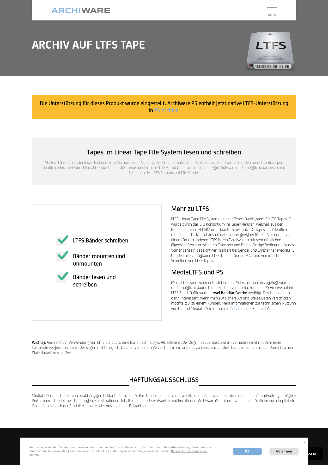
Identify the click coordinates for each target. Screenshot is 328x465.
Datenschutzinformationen (189, 451)
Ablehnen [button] (284, 451)
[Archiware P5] (82, 10)
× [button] (305, 442)
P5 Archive (166, 110)
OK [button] (247, 451)
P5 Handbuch (240, 308)
